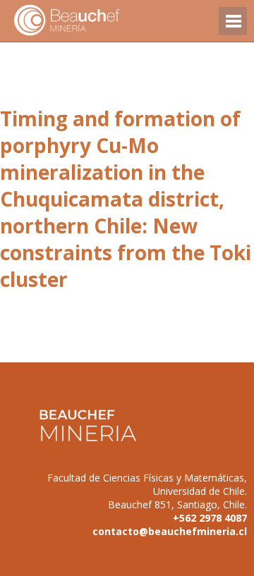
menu (233, 28)
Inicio (91, 21)
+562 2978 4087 (210, 518)
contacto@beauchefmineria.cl (169, 531)
